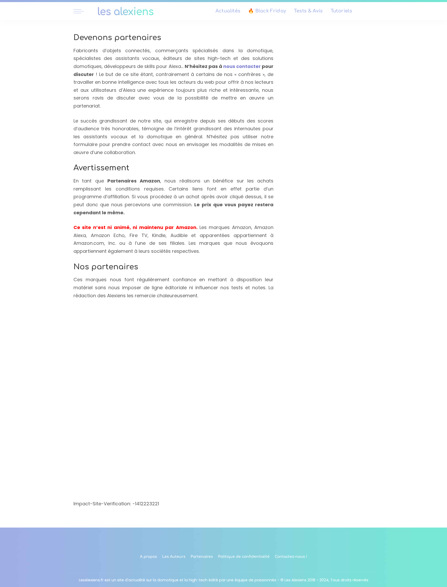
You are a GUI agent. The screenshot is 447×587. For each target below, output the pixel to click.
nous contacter (242, 66)
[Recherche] (370, 11)
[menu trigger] (81, 11)
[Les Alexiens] (125, 11)
